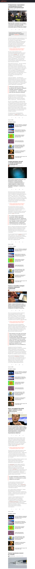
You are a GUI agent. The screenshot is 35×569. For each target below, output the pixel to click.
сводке (16, 114)
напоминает (12, 464)
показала (20, 234)
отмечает (15, 46)
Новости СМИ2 (10, 119)
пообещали (15, 468)
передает (15, 53)
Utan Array (18, 444)
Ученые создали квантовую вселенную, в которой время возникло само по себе (16, 49)
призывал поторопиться (13, 501)
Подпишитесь (16, 34)
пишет (13, 213)
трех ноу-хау (23, 484)
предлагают (16, 355)
